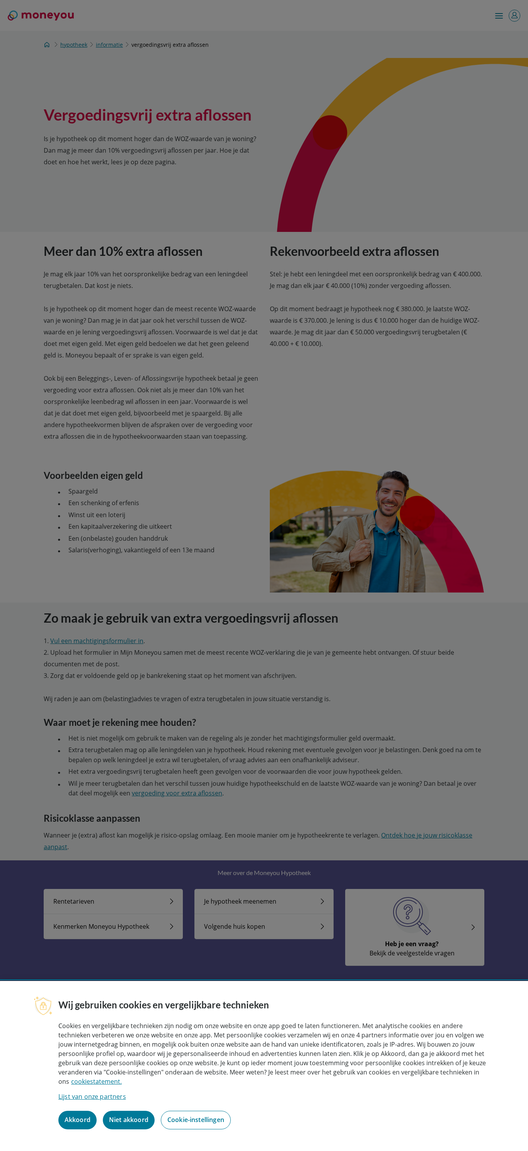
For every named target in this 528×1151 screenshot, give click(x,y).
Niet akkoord (128, 1120)
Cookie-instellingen (195, 1120)
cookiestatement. (96, 1081)
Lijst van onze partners (92, 1096)
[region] (264, 1066)
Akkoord (77, 1120)
